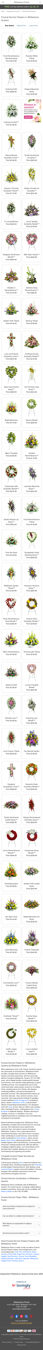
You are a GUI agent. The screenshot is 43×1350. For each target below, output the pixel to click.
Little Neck (18, 1258)
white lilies (38, 1164)
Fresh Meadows (30, 1256)
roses (10, 1107)
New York (18, 1252)
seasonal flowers (7, 1169)
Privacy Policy (19, 1342)
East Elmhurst (12, 1256)
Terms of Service (7, 1342)
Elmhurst (29, 1254)
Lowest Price (33, 25)
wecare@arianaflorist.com (21, 1309)
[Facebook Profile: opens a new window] (16, 1316)
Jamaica (4, 1254)
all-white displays (21, 1138)
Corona (21, 1256)
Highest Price (21, 25)
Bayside (26, 1258)
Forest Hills (12, 1254)
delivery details (6, 1191)
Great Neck (27, 1252)
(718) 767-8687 (21, 1307)
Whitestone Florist (21, 2)
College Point (6, 1260)
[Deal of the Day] (32, 113)
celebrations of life (18, 1102)
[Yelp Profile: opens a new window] (31, 1316)
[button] (38, 1345)
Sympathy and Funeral (13, 11)
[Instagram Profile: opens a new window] (11, 1316)
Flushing (14, 1260)
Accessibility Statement (33, 1342)
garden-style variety (8, 1140)
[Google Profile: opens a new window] (26, 1316)
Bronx (34, 1252)
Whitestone (34, 1258)
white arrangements (21, 1100)
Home (3, 11)
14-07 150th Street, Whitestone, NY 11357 (21, 1304)
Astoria (20, 1260)
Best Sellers (9, 25)
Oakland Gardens (7, 1258)
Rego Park (21, 1254)
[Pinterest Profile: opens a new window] (21, 1316)
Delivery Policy (21, 1345)
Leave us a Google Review (21, 1323)
